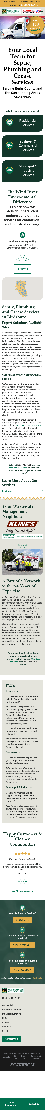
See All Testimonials (21, 891)
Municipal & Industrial (12, 1014)
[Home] (11, 11)
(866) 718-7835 (31, 662)
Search (5, 1031)
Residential (7, 1005)
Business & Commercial (13, 1010)
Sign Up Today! (28, 5)
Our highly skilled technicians (28, 425)
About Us (21, 269)
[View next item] (26, 258)
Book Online (38, 978)
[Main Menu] (41, 11)
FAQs (4, 1018)
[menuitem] (6, 1057)
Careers (5, 1022)
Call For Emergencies (11, 1104)
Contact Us (34, 1104)
